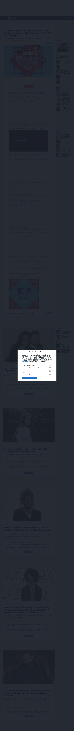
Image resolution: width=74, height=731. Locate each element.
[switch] (49, 367)
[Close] (54, 352)
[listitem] (37, 365)
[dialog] (37, 365)
